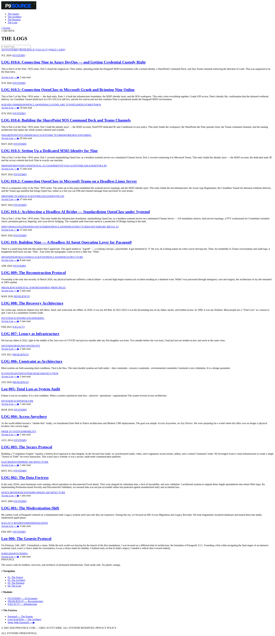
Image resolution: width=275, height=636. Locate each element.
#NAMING (86, 135)
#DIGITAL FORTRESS (29, 287)
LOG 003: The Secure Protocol (26, 447)
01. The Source (15, 577)
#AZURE (6, 462)
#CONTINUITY (31, 345)
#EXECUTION (50, 373)
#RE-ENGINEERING (32, 318)
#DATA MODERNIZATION (16, 492)
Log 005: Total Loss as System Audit (30, 389)
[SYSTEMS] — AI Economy (23, 598)
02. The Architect (16, 580)
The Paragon (14, 19)
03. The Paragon (16, 583)
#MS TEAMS (55, 135)
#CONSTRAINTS (11, 373)
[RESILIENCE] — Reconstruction (25, 601)
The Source (13, 14)
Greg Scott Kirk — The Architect (24, 619)
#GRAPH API (8, 104)
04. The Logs (14, 585)
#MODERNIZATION (36, 523)
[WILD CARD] (57, 49)
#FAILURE (27, 401)
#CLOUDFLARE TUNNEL (61, 104)
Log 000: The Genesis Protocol (26, 538)
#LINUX (93, 226)
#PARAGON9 (22, 257)
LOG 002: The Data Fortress (25, 477)
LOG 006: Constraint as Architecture (31, 361)
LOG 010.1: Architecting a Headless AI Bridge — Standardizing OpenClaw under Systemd (75, 212)
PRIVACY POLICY (105, 627)
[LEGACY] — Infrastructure (22, 604)
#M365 (19, 104)
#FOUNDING (20, 553)
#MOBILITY (29, 431)
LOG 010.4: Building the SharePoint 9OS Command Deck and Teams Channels (66, 120)
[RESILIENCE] (27, 49)
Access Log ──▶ (10, 77)
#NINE (42, 104)
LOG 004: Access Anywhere (24, 416)
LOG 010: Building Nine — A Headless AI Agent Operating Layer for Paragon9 (66, 242)
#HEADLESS (86, 165)
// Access (5, 28)
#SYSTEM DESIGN (12, 345)
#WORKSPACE (71, 135)
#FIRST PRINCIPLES (54, 287)
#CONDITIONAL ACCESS (37, 165)
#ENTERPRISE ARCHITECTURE (29, 462)
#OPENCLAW (31, 104)
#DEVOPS (7, 226)
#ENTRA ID (100, 165)
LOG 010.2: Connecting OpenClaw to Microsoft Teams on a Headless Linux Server (69, 181)
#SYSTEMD (41, 226)
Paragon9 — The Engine (20, 616)
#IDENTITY (58, 165)
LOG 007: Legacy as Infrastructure (30, 334)
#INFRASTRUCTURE (76, 226)
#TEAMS (24, 135)
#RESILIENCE (9, 287)
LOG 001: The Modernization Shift (30, 508)
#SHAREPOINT (10, 135)
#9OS (98, 104)
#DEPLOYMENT (85, 104)
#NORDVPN (16, 165)
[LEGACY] (42, 49)
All (3, 49)
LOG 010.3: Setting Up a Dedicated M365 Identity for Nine (49, 151)
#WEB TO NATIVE (11, 431)
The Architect (14, 16)
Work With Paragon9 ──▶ (21, 622)
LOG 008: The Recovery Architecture (32, 303)
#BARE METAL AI (108, 226)
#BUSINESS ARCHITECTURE (48, 492)
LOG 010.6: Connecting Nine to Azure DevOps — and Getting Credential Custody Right (73, 62)
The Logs (12, 22)
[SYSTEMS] (12, 49)
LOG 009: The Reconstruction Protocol (33, 273)
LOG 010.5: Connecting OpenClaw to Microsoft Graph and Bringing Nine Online (68, 90)
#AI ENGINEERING (24, 226)
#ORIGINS (7, 553)
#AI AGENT (41, 135)
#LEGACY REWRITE (13, 523)
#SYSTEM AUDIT (11, 318)
